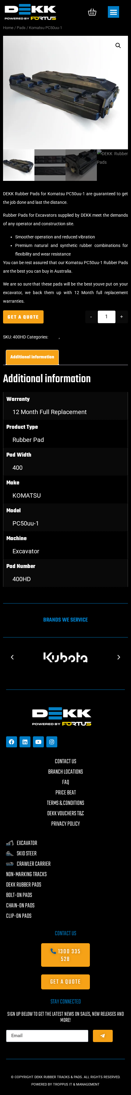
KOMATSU (26, 495)
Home (8, 27)
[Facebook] (11, 741)
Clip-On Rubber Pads (80, 336)
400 (17, 467)
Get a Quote (23, 317)
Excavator (25, 551)
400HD (21, 579)
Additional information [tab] (32, 357)
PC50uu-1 (25, 523)
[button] (113, 12)
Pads (21, 27)
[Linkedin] (24, 741)
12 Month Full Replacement (49, 412)
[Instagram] (51, 741)
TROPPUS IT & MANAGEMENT (76, 1084)
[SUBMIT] (103, 1036)
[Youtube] (38, 741)
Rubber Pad (28, 439)
